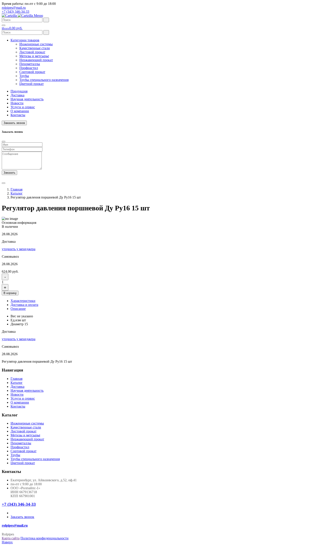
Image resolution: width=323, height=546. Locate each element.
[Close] (3, 141)
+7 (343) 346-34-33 (15, 11)
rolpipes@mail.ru (14, 7)
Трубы (24, 76)
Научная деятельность (27, 99)
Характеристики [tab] (23, 301)
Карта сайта (11, 538)
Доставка (17, 95)
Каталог (17, 193)
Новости (17, 103)
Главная (16, 189)
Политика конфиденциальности (44, 538)
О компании (20, 111)
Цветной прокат (31, 84)
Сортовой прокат (32, 72)
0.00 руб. (12, 28)
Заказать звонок (14, 123)
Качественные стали (34, 48)
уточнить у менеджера (18, 249)
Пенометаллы (29, 64)
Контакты (18, 115)
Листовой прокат (32, 52)
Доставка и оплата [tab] (24, 305)
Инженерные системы (36, 44)
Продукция (19, 91)
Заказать (9, 172)
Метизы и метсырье (34, 56)
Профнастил (28, 68)
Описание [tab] (18, 309)
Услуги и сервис (23, 107)
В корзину (10, 293)
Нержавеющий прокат (36, 60)
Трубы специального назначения (44, 80)
